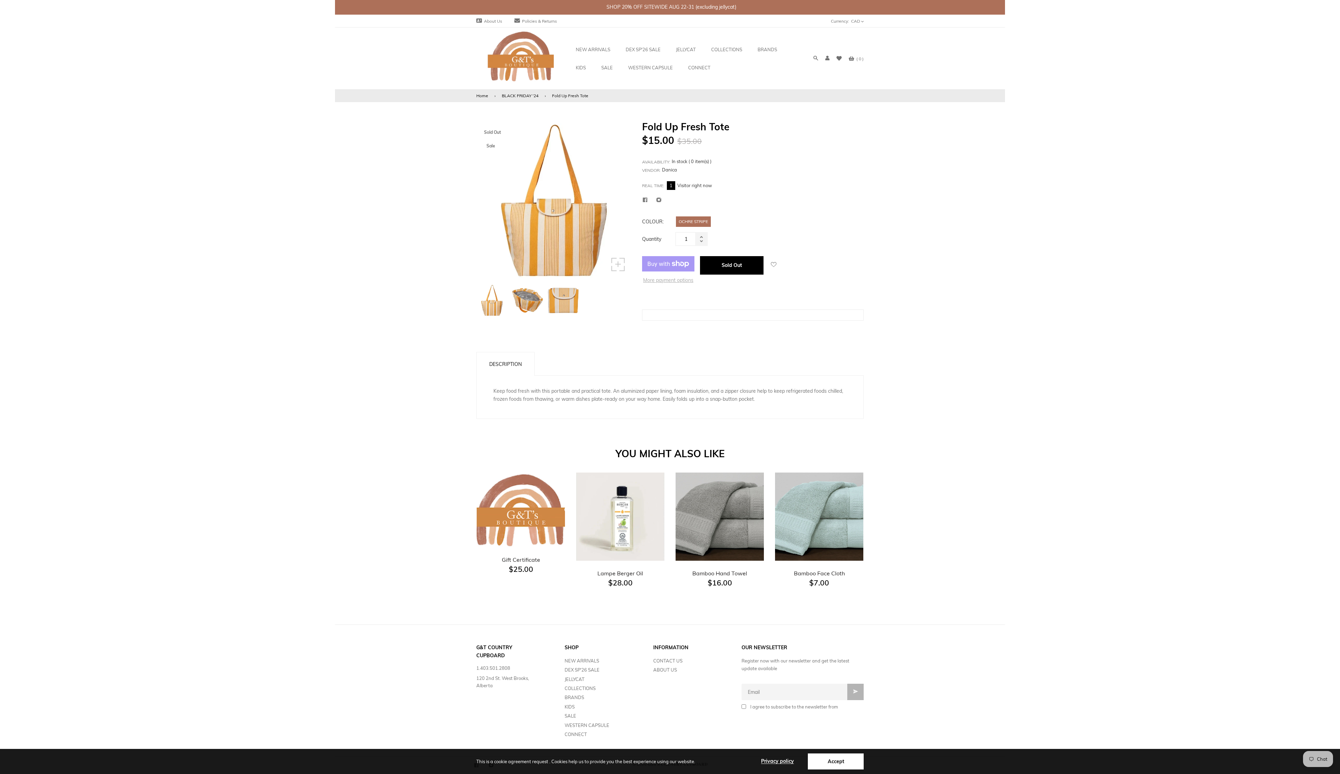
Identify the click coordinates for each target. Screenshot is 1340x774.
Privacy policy (777, 761)
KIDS (570, 707)
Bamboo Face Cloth (819, 573)
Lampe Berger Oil (620, 573)
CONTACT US (668, 661)
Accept (836, 761)
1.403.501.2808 (493, 668)
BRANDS (574, 697)
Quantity (651, 239)
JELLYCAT (575, 679)
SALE (570, 716)
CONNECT (576, 734)
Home (482, 95)
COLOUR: (653, 222)
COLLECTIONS (580, 688)
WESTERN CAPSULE (587, 725)
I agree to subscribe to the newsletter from (794, 707)
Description (505, 364)
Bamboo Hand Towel (719, 573)
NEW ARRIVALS (582, 661)
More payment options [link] (668, 280)
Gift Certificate (521, 559)
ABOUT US (665, 670)
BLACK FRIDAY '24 (520, 95)
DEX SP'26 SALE (582, 670)
